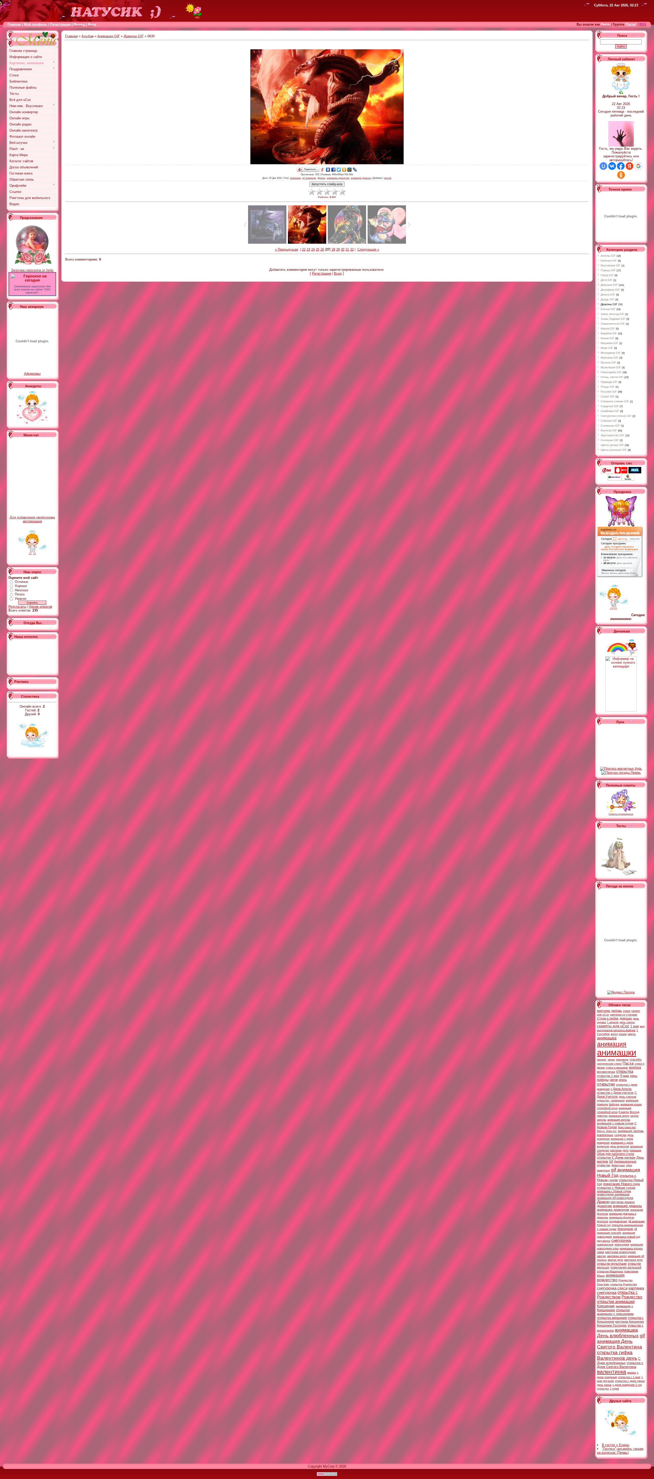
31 (347, 249)
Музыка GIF (608, 362)
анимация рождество (611, 1277)
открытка (624, 1071)
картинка (603, 1011)
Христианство (627, 1127)
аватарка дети (633, 1259)
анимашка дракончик (338, 178)
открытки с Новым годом (616, 1188)
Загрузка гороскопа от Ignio (32, 270)
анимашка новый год (626, 1236)
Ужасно (20, 599)
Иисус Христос (607, 1131)
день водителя (619, 1146)
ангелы (601, 1119)
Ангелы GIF (608, 255)
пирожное (622, 1059)
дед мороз (603, 1240)
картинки (616, 1150)
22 (304, 249)
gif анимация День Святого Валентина (621, 1341)
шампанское (605, 1244)
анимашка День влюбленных (618, 1332)
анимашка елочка (631, 1248)
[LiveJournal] (355, 169)
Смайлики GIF (610, 411)
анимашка (606, 1038)
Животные (618, 1165)
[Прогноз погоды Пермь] (621, 772)
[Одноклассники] (344, 169)
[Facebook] (333, 169)
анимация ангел (619, 1115)
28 (333, 249)
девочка (602, 1115)
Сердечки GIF (610, 406)
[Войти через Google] (638, 166)
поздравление (618, 1221)
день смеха (627, 1022)
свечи (614, 1080)
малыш (601, 1259)
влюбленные (605, 1134)
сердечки (620, 1134)
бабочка (614, 1104)
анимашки (295, 178)
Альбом (87, 36)
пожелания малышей (625, 1267)
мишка (631, 1372)
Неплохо (21, 590)
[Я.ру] (322, 169)
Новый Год (607, 1175)
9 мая (624, 1076)
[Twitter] (339, 169)
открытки (606, 1084)
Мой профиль (35, 24)
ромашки (635, 1150)
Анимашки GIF (108, 36)
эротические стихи (609, 1063)
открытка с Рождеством (617, 1294)
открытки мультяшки (612, 1263)
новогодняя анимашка (613, 1194)
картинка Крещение (629, 1321)
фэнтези (602, 1221)
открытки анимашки (616, 1301)
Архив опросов (40, 606)
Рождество (632, 1297)
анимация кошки (631, 1104)
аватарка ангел (617, 1256)
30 (342, 249)
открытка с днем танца (630, 1380)
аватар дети (615, 1259)
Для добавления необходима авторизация (32, 519)
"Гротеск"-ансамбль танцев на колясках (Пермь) (620, 1450)
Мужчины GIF (609, 357)
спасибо (635, 1059)
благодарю (625, 1229)
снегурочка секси (612, 1288)
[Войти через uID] (603, 166)
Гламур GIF (608, 270)
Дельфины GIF (610, 289)
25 (317, 249)
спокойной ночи (607, 1108)
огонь (623, 1080)
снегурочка (621, 1240)
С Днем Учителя (617, 1094)
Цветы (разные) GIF (614, 449)
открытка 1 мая (608, 1076)
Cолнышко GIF (610, 425)
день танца (604, 1384)
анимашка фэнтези (621, 1217)
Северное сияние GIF (615, 401)
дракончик (604, 1206)
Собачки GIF (609, 420)
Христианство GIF (612, 435)
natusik (387, 178)
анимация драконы (361, 178)
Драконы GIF (134, 36)
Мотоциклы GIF (611, 352)
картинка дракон (623, 1202)
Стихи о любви (607, 1018)
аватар (601, 1256)
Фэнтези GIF (609, 430)
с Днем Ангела (621, 1089)
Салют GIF (608, 396)
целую (634, 1115)
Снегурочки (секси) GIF (616, 415)
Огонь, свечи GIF (612, 377)
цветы (632, 1034)
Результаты (17, 606)
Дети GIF (606, 279)
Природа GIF (609, 381)
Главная (14, 24)
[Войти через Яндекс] (629, 166)
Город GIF (607, 275)
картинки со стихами (623, 1014)
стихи (626, 1010)
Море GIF (607, 347)
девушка (626, 1018)
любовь (616, 1011)
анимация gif (636, 1256)
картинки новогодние (620, 1252)
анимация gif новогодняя (615, 1198)
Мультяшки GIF (611, 367)
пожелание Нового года (621, 1184)
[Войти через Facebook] (621, 166)
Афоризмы (32, 373)
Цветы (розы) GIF (612, 445)
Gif (611, 1161)
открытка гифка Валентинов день (617, 1355)
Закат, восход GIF (612, 313)
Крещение (606, 1306)
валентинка (611, 1372)
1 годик (614, 1388)
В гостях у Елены (615, 1445)
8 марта (623, 1111)
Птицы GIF (608, 386)
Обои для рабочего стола (615, 1154)
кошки (623, 1034)
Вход (338, 273)
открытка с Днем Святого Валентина (620, 1365)
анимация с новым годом (615, 1123)
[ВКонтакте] (328, 169)
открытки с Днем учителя (615, 1093)
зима (600, 1252)
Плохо (20, 594)
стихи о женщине (617, 1067)
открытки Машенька (610, 1271)
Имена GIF (608, 328)
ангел (614, 1034)
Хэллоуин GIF (610, 440)
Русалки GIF (609, 391)
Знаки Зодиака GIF (613, 318)
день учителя (627, 1096)
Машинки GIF (609, 343)
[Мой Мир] (349, 169)
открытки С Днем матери (616, 1157)
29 (338, 249)
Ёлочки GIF (608, 309)
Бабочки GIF (609, 260)
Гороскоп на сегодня (35, 278)
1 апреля (612, 1022)
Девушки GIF (609, 284)
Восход (634, 1111)
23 (308, 249)
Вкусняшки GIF (611, 265)
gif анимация (309, 178)
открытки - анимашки (611, 1100)
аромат (601, 1059)
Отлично (21, 582)
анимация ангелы (618, 1119)
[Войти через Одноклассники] (621, 175)
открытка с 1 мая (629, 1377)
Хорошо (21, 586)
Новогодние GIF (611, 372)
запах (611, 1059)
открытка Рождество (623, 1284)
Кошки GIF (607, 338)
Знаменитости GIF (613, 323)
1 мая (634, 1026)
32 (352, 249)
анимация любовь (631, 1131)
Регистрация (60, 24)
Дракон (321, 178)
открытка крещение (612, 1318)
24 (313, 249)
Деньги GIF (608, 294)
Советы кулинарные (621, 814)
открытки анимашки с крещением (615, 1312)
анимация (611, 1044)
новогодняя (621, 1244)
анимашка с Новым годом (614, 1191)
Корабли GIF (609, 333)
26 (322, 249)
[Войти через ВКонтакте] (612, 166)
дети (625, 1150)
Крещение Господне (612, 1325)
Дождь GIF (607, 299)
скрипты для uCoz (613, 1026)
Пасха (628, 1063)
